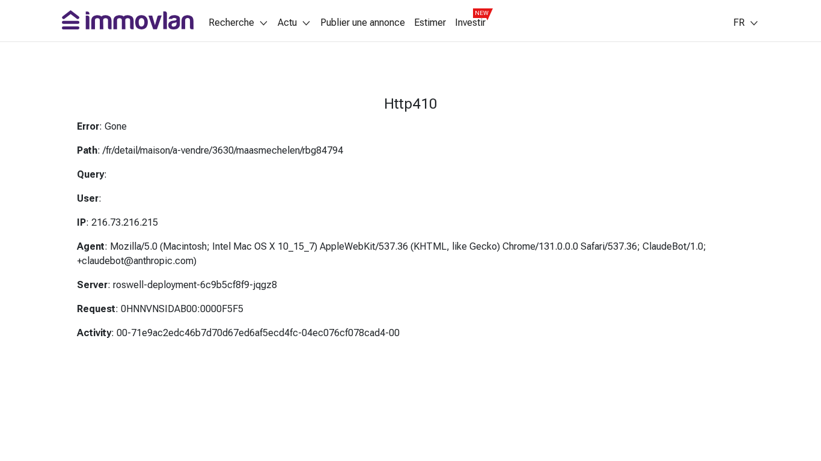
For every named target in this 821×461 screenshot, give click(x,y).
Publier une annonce (362, 23)
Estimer (430, 23)
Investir (470, 23)
